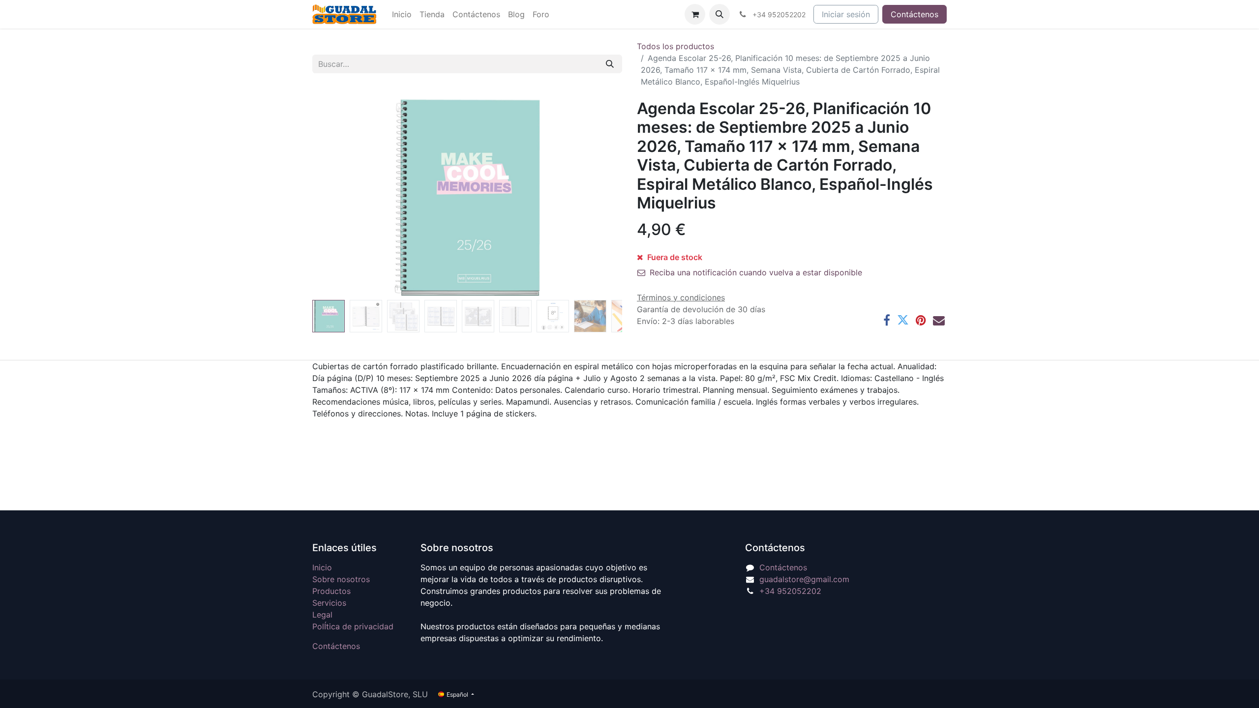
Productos (331, 591)
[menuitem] (402, 14)
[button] (719, 14)
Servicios (329, 603)
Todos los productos (675, 46)
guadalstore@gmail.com (804, 579)
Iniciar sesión (846, 14)
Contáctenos (914, 14)
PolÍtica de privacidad (352, 626)
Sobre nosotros (341, 579)
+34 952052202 (790, 591)
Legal (322, 615)
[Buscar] (610, 64)
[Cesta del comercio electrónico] (695, 14)
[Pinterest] (921, 320)
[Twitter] (903, 320)
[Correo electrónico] (939, 320)
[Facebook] (886, 320)
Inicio (322, 567)
